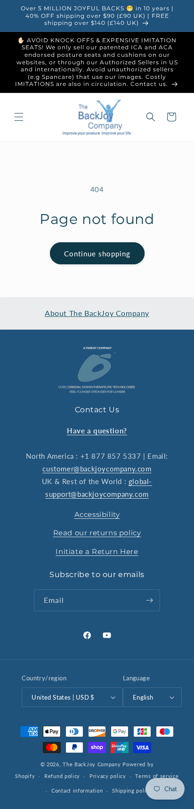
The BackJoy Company (92, 764)
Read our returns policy (97, 532)
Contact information (77, 790)
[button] (18, 117)
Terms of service (156, 776)
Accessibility (97, 514)
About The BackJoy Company (97, 312)
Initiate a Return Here (97, 551)
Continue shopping (97, 253)
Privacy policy (107, 776)
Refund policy (62, 776)
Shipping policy (132, 790)
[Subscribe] (149, 600)
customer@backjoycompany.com (96, 468)
